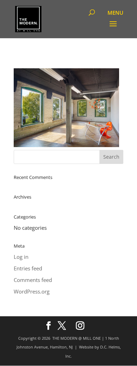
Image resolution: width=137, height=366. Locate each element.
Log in (21, 256)
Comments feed (33, 279)
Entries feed (28, 268)
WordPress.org (32, 291)
